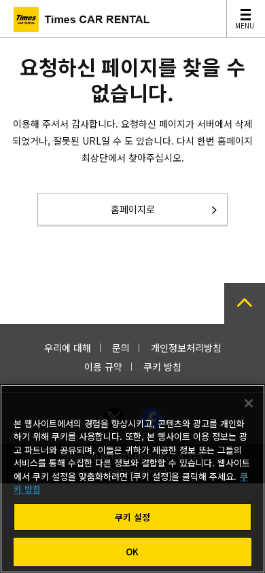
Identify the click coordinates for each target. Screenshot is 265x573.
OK (132, 551)
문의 (121, 347)
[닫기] (249, 403)
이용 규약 (103, 366)
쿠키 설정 (133, 517)
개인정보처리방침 (186, 347)
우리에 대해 (67, 347)
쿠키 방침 (162, 366)
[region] (132, 478)
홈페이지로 (133, 209)
